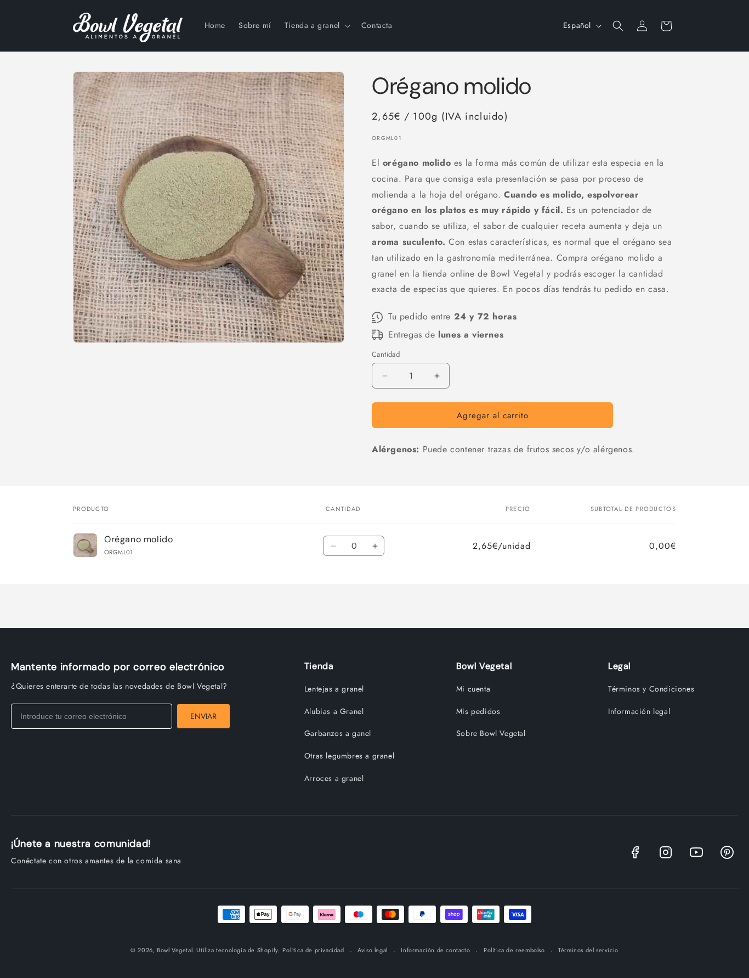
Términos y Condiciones (651, 688)
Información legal (639, 711)
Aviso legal (373, 950)
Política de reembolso (514, 950)
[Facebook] (635, 852)
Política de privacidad (313, 950)
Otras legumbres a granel (349, 755)
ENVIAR (203, 716)
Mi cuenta (473, 688)
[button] (316, 25)
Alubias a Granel (334, 711)
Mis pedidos (478, 711)
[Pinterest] (727, 852)
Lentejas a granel (334, 688)
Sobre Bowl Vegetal (491, 733)
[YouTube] (696, 852)
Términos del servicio (588, 950)
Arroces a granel (334, 778)
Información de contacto (435, 950)
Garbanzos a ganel (337, 733)
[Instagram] (666, 852)
